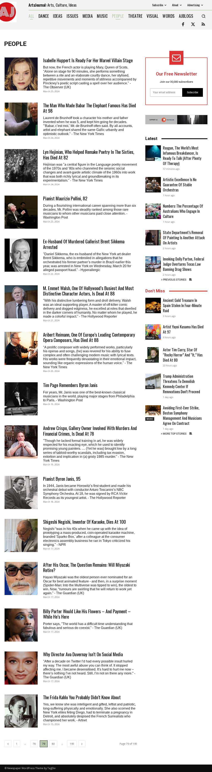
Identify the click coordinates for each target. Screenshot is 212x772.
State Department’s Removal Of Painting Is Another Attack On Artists (184, 237)
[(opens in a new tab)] (21, 255)
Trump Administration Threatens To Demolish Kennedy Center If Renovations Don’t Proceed (181, 383)
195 (72, 744)
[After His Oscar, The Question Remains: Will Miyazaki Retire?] (21, 578)
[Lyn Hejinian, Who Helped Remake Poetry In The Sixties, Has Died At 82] (21, 165)
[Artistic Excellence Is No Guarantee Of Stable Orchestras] (153, 184)
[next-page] (81, 743)
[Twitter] (193, 24)
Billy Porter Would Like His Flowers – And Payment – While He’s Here (87, 614)
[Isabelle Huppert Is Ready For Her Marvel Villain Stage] (21, 74)
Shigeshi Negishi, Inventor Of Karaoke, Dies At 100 (84, 521)
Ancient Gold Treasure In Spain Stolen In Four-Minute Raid (182, 305)
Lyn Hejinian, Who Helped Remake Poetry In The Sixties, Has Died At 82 (88, 154)
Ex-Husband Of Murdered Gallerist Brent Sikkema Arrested (83, 244)
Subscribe (192, 92)
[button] (203, 16)
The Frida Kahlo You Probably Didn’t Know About (82, 697)
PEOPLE (150, 337)
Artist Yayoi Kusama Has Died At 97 (183, 329)
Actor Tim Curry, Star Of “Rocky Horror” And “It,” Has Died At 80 (182, 355)
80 (53, 744)
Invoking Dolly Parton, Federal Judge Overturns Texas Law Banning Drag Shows (183, 264)
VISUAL (150, 243)
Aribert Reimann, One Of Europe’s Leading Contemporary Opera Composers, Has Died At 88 (89, 337)
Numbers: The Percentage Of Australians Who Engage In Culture (183, 211)
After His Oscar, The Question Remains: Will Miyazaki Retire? (86, 567)
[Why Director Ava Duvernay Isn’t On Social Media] (21, 668)
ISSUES (150, 217)
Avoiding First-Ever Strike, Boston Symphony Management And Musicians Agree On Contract (182, 415)
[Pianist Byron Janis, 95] (21, 492)
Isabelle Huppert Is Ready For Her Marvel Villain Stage (88, 60)
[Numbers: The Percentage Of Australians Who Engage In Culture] (153, 211)
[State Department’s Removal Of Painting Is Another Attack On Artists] (153, 237)
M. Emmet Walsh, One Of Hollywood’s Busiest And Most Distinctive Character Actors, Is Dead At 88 (88, 291)
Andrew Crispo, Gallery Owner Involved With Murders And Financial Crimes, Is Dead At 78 (90, 431)
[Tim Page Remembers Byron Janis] (21, 398)
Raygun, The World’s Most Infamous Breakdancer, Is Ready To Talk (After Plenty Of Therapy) (182, 155)
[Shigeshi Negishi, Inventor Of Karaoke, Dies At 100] (21, 535)
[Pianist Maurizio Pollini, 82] (21, 212)
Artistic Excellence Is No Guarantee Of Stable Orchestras (179, 184)
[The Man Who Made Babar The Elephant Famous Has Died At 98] (21, 119)
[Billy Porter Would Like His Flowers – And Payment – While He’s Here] (21, 625)
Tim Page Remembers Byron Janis (70, 385)
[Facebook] (183, 24)
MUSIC (150, 190)
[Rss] (203, 24)
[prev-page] (8, 743)
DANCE (150, 159)
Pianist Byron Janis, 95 (62, 478)
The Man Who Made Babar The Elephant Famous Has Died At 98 (89, 108)
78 (34, 744)
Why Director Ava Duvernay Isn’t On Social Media (83, 654)
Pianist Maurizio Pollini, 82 (65, 198)
